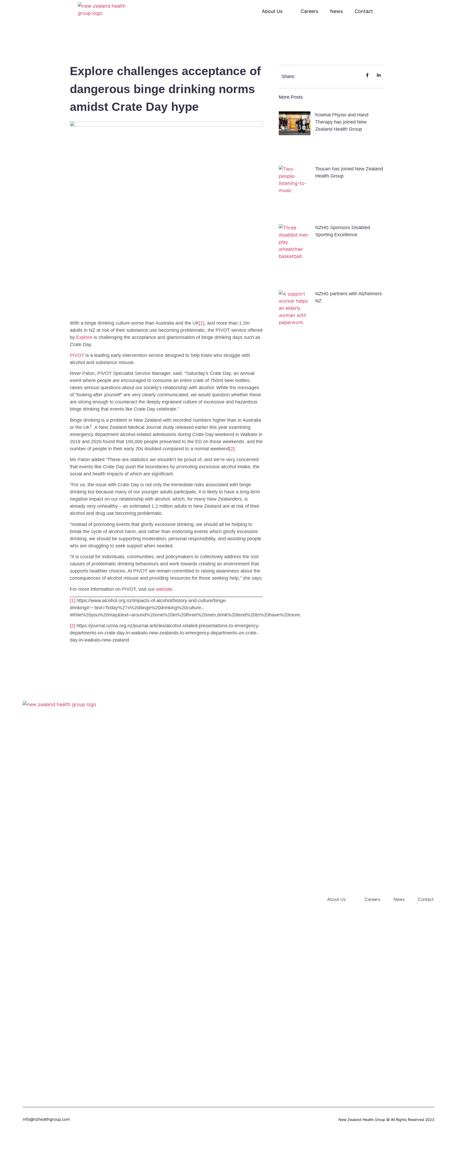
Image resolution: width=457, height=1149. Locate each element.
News (336, 11)
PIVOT (77, 355)
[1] (201, 323)
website (164, 589)
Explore (84, 337)
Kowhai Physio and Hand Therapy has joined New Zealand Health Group (341, 122)
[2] (232, 448)
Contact (364, 11)
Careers (309, 11)
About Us (272, 11)
